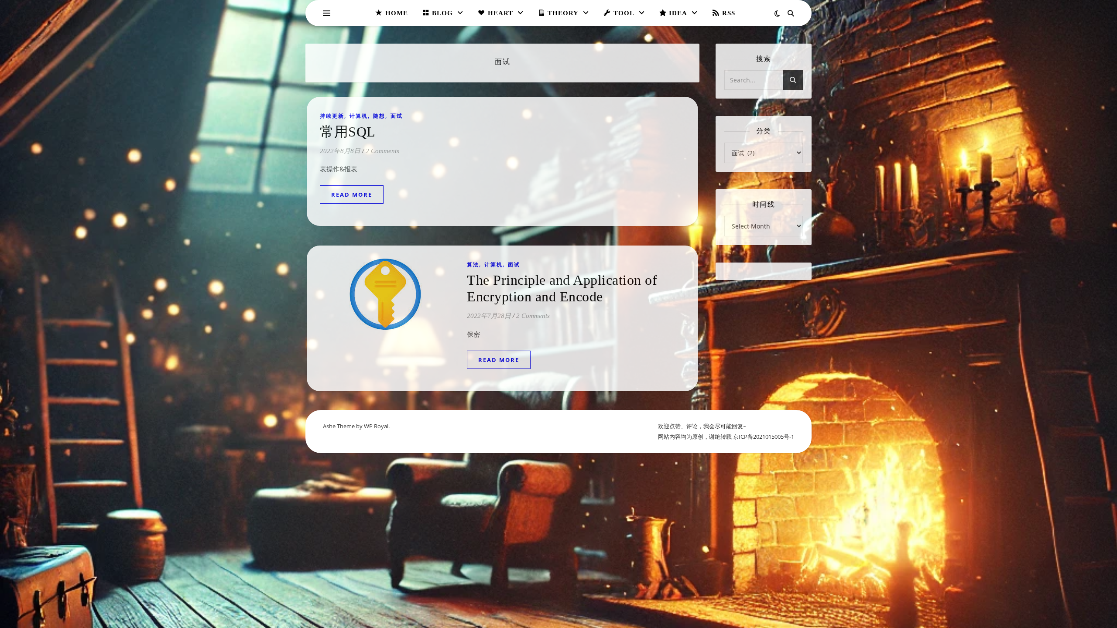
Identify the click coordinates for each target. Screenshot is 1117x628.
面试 (397, 115)
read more (351, 194)
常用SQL (348, 132)
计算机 (358, 115)
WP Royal (376, 426)
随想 (379, 115)
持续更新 (332, 115)
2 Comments (382, 150)
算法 (473, 264)
